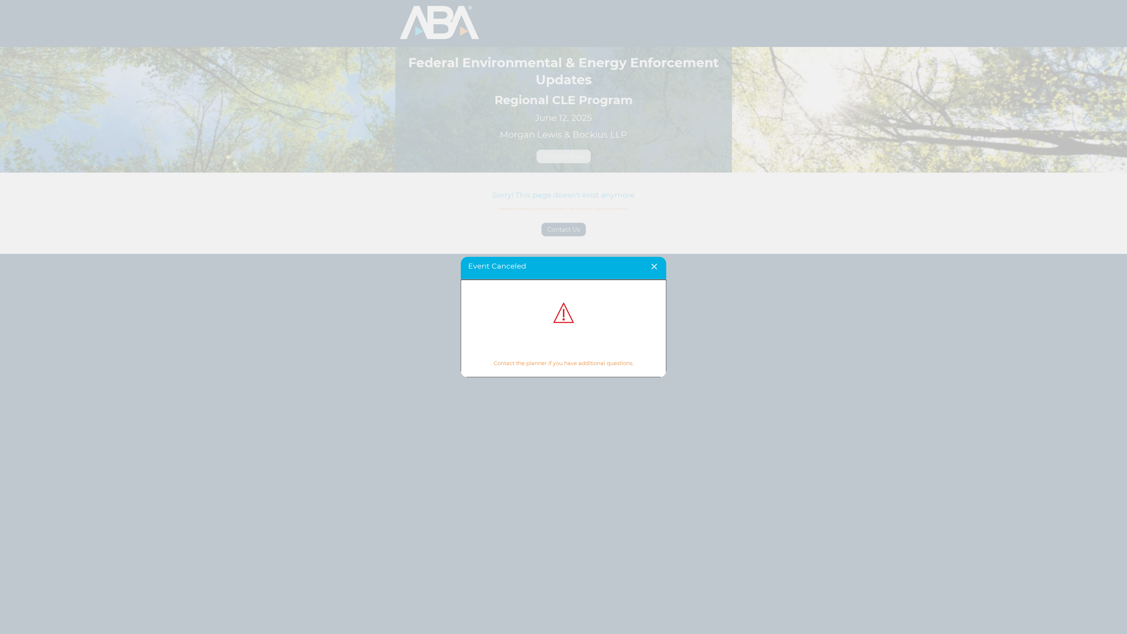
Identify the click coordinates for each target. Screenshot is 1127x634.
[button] (654, 267)
